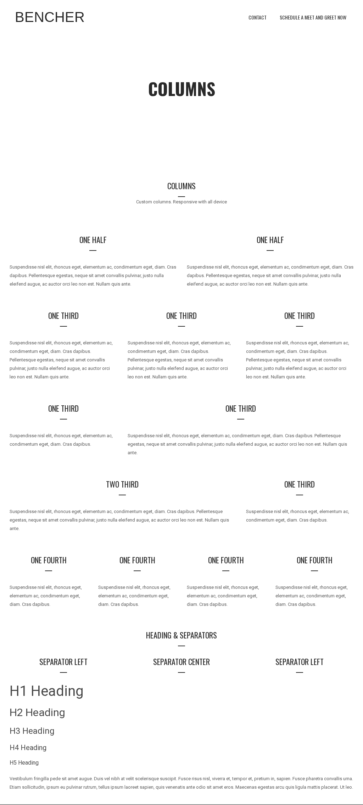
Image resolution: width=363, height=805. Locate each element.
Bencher (50, 17)
